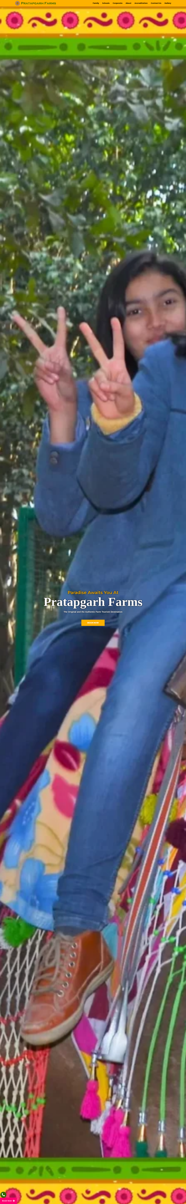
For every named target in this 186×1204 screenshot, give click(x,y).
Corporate (117, 3)
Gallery (167, 3)
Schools (105, 3)
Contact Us (156, 3)
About (128, 3)
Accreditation (141, 3)
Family (96, 3)
